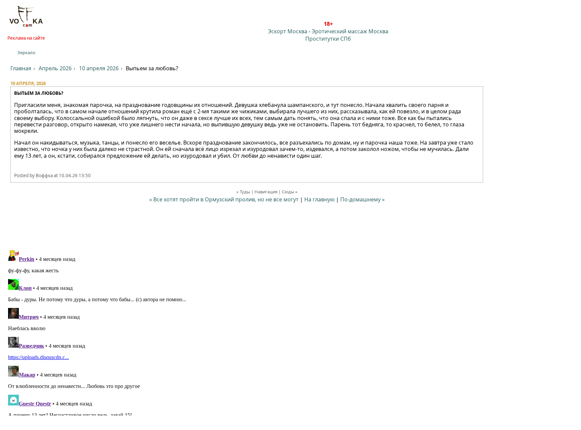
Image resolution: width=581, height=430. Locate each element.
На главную (319, 199)
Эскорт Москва (287, 31)
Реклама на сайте (26, 38)
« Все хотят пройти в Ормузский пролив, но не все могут (224, 199)
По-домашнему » (362, 199)
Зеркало (26, 52)
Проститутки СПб (328, 38)
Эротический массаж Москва (350, 31)
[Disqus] (290, 331)
